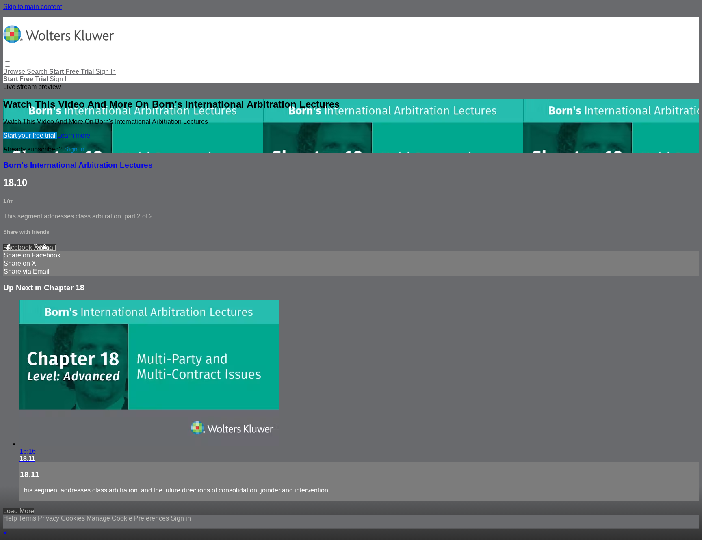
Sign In (60, 79)
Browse (15, 71)
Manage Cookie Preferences (129, 518)
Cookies (74, 518)
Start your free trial (30, 135)
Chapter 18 (64, 287)
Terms (28, 518)
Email (48, 247)
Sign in (105, 71)
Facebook (18, 247)
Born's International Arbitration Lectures (78, 165)
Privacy (49, 518)
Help (11, 518)
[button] (7, 64)
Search (38, 71)
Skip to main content (32, 6)
